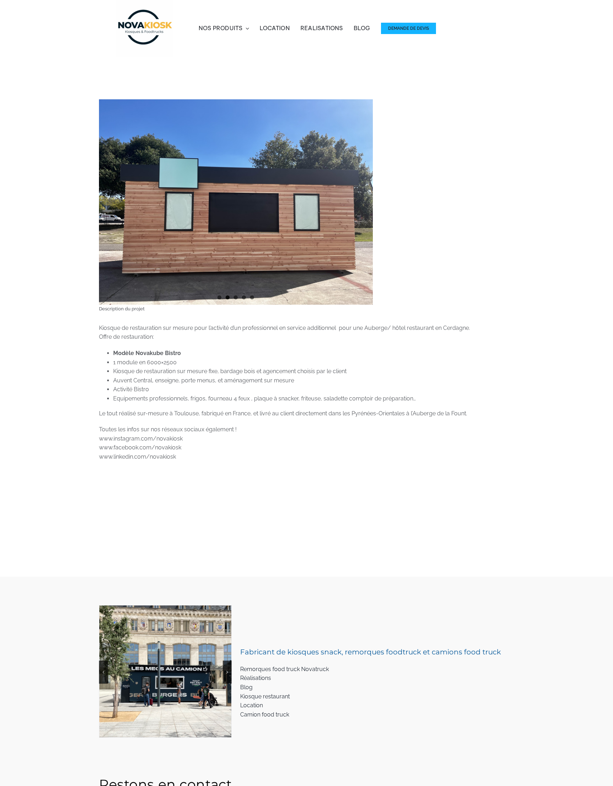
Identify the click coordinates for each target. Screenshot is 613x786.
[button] (103, 671)
